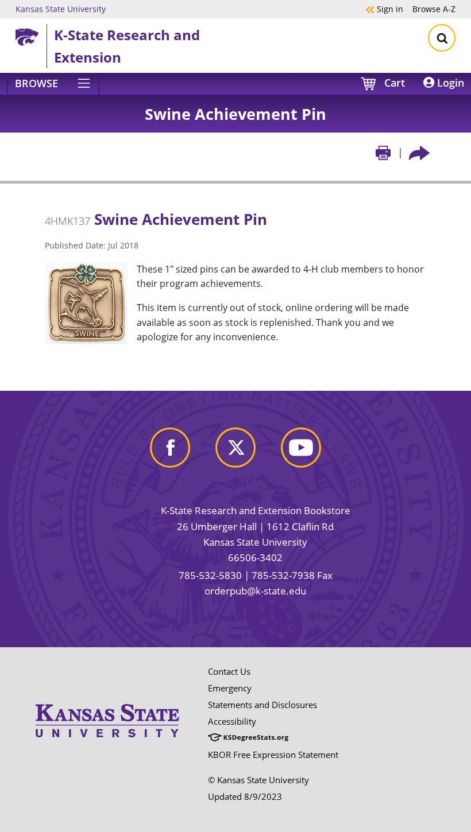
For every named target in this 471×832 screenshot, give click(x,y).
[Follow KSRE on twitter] (235, 446)
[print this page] (383, 152)
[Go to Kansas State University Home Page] (107, 700)
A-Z (433, 8)
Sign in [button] (384, 8)
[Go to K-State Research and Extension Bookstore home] (31, 35)
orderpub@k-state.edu (255, 590)
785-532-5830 (210, 575)
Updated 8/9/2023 (245, 796)
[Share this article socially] (419, 152)
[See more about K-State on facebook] (170, 446)
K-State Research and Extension (127, 45)
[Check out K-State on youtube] (301, 446)
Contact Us (229, 671)
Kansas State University (61, 8)
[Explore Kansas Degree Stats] (248, 738)
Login (449, 83)
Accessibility (232, 721)
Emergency (230, 688)
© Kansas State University (258, 780)
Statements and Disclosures (262, 704)
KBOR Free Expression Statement (273, 754)
